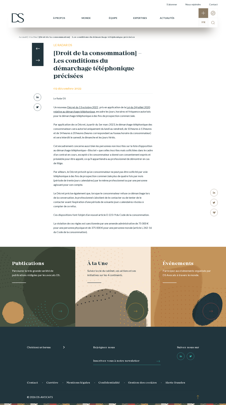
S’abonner (172, 4)
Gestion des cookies (142, 382)
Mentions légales (78, 382)
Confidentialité (109, 382)
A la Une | (34, 37)
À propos (59, 18)
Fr (203, 22)
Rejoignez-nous (104, 347)
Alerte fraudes (175, 382)
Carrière (52, 382)
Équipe (113, 18)
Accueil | (23, 37)
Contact (213, 4)
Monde (86, 18)
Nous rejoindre (193, 4)
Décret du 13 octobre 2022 (82, 107)
